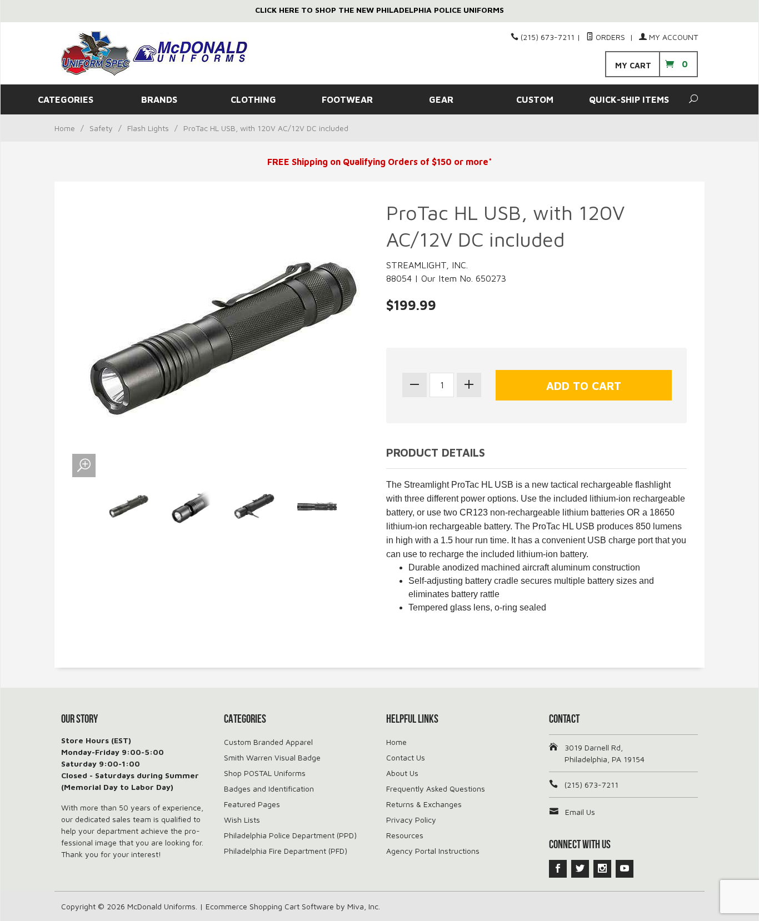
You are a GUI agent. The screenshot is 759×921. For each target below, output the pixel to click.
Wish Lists (242, 819)
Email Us (580, 812)
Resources (404, 835)
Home (64, 128)
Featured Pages (252, 804)
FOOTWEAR (347, 99)
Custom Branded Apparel (268, 742)
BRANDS (159, 99)
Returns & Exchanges (424, 804)
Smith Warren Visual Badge (272, 757)
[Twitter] (580, 869)
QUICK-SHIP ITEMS (629, 99)
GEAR (441, 99)
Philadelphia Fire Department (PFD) (285, 850)
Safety (101, 128)
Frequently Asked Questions (435, 788)
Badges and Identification (269, 788)
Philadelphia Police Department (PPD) (290, 835)
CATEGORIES (65, 99)
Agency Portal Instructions (433, 850)
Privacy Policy (411, 819)
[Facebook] (558, 869)
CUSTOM (534, 99)
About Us (402, 773)
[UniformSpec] (162, 53)
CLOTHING (253, 99)
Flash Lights (148, 128)
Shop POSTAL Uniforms (265, 773)
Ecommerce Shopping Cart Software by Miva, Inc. (293, 906)
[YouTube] (624, 869)
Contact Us (405, 757)
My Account (672, 37)
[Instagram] (602, 869)
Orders (610, 37)
